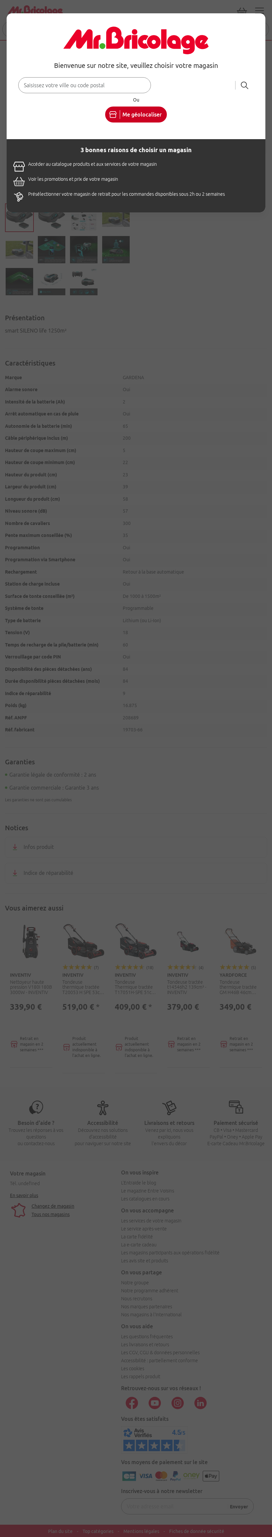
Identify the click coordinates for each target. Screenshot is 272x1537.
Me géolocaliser (142, 115)
